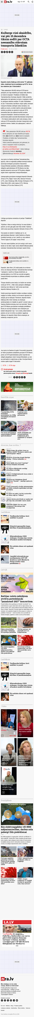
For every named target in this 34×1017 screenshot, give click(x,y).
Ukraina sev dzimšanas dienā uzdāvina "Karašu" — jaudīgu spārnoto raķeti (19, 481)
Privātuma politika (18, 1005)
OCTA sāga (11, 365)
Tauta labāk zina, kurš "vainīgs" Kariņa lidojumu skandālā (17, 463)
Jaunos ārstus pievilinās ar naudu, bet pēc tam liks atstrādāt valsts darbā (19, 499)
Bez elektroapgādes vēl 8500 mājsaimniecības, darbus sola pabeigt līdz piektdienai (7, 650)
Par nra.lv (3, 1005)
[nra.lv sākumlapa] (8, 2)
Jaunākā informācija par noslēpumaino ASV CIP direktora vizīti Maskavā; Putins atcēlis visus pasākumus (19, 559)
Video (3, 706)
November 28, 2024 (19, 153)
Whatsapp (25, 373)
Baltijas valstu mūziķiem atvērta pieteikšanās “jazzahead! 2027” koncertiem (17, 599)
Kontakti (2, 1010)
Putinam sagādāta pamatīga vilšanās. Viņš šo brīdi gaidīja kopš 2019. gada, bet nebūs (8, 861)
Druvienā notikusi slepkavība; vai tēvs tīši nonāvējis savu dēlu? (19, 257)
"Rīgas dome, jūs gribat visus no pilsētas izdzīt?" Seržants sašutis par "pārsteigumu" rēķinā (19, 452)
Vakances (28, 1008)
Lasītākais (5, 512)
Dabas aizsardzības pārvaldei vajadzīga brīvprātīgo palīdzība (8, 630)
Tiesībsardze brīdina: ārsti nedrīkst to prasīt (18, 261)
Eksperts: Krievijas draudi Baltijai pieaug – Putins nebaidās (18, 458)
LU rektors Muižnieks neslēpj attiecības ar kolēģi (16, 469)
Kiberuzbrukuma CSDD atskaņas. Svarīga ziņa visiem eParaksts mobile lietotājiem (21, 538)
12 (11, 482)
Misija (12, 1005)
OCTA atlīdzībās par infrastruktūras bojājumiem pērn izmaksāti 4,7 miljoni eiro (24, 436)
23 (25, 459)
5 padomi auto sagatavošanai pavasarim (22, 413)
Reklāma (8, 1005)
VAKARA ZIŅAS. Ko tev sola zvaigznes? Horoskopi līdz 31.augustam (16, 506)
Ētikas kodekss (21, 1008)
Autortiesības (14, 1008)
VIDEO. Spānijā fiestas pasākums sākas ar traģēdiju (25, 859)
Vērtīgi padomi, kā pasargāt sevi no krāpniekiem (24, 630)
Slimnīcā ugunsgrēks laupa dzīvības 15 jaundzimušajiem (20, 527)
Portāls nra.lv (4, 49)
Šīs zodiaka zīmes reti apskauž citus (21, 547)
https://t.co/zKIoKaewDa (10, 147)
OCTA (3, 365)
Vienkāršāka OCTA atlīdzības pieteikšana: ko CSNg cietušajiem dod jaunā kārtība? (8, 415)
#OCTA (28, 131)
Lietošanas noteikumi (5, 1008)
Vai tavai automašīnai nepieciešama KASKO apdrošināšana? (8, 434)
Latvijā (6, 29)
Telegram (18, 373)
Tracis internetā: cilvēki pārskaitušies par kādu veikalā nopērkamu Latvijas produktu (19, 488)
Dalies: (10, 377)
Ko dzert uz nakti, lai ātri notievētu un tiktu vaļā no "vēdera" (18, 494)
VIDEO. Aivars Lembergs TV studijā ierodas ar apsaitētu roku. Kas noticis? (24, 881)
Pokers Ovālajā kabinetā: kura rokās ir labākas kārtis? (19, 474)
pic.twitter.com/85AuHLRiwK (11, 149)
